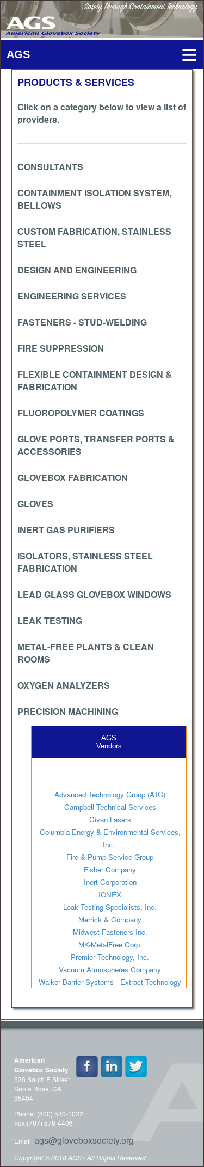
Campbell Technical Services (110, 807)
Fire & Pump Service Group (109, 857)
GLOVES (35, 503)
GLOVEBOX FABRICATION (72, 477)
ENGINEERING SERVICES (71, 296)
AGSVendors (109, 742)
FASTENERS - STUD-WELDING (82, 322)
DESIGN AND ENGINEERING (77, 270)
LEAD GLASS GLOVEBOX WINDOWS (94, 594)
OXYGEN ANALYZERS (63, 685)
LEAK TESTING (49, 620)
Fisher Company (110, 869)
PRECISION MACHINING (67, 711)
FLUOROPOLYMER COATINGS (80, 413)
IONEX (109, 894)
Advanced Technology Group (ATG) (109, 794)
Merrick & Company (109, 919)
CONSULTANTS (50, 166)
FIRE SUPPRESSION (60, 348)
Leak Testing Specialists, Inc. (110, 907)
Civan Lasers (110, 819)
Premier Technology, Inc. (110, 957)
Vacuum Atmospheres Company (110, 969)
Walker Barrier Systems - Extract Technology (110, 982)
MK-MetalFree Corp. (110, 944)
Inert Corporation (110, 882)
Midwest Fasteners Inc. (110, 932)
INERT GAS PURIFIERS (66, 529)
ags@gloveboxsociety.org (84, 1140)
